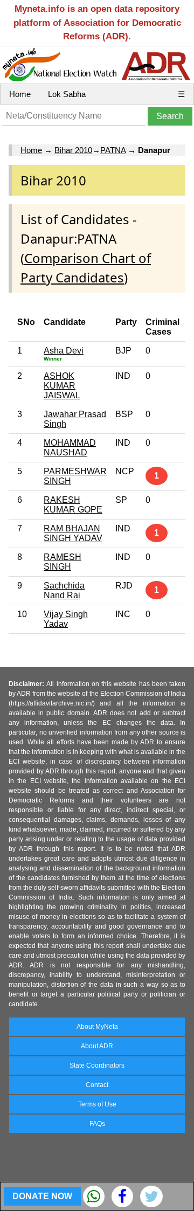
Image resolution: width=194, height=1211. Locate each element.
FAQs (97, 1123)
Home (20, 94)
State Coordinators (97, 1065)
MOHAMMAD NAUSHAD (70, 447)
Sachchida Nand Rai (64, 590)
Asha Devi (64, 350)
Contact (97, 1085)
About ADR (97, 1046)
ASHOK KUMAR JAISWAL (62, 385)
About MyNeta (97, 1026)
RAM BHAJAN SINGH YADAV (73, 533)
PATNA (113, 150)
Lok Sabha (67, 94)
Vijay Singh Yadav (66, 619)
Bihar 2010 (73, 150)
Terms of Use (97, 1104)
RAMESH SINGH (62, 561)
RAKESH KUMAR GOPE (73, 504)
